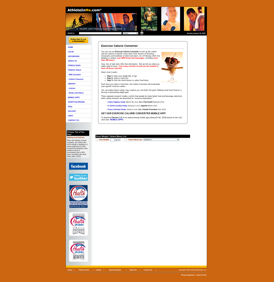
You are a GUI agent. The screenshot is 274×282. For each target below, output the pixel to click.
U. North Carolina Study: (118, 106)
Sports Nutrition (115, 270)
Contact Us (148, 270)
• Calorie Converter (75, 79)
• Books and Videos (76, 93)
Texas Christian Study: (117, 109)
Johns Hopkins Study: (117, 102)
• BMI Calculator (74, 75)
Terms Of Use (201, 275)
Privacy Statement (188, 275)
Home (70, 270)
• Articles (71, 88)
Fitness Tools (84, 270)
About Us (133, 270)
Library (98, 270)
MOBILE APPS (116, 120)
